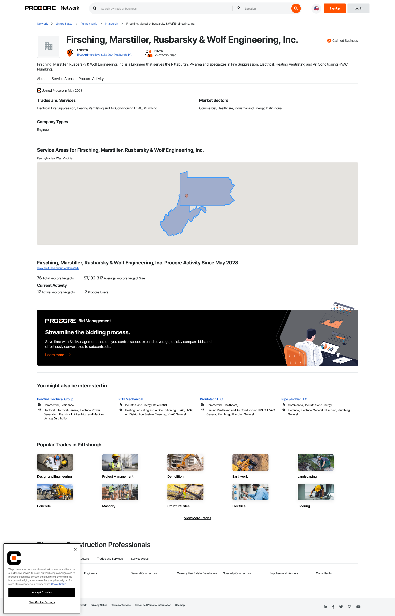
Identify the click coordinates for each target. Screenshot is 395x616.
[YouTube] (358, 607)
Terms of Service (121, 605)
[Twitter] (341, 607)
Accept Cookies (42, 592)
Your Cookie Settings (42, 602)
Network (70, 8)
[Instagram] (349, 607)
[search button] (296, 8)
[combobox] (266, 8)
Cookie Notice (58, 584)
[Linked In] (325, 607)
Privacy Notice (99, 605)
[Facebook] (333, 607)
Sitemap (180, 605)
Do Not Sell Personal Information (153, 605)
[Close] (75, 549)
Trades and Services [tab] (110, 558)
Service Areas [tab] (140, 558)
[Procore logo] (40, 8)
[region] (41, 578)
